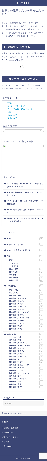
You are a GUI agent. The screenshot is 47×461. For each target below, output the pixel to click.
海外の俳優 (25, 277)
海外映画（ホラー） (25, 376)
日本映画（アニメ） (25, 301)
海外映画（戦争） (25, 387)
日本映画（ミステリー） (25, 323)
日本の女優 (25, 272)
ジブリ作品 (25, 293)
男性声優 (15, 266)
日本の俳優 (25, 269)
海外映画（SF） (25, 340)
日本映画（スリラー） (25, 309)
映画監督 (25, 275)
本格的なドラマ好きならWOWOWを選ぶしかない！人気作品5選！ (25, 220)
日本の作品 (12, 115)
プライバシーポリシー (11, 437)
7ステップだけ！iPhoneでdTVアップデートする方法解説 (25, 202)
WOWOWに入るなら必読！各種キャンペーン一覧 (25, 211)
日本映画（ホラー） (25, 320)
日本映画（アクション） (25, 298)
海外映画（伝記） (25, 381)
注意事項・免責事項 (10, 428)
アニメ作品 (25, 290)
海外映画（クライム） (25, 351)
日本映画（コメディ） (25, 304)
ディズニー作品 (25, 337)
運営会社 (5, 442)
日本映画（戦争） (25, 329)
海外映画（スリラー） (25, 362)
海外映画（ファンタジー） (25, 373)
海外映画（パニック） (25, 370)
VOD (9, 103)
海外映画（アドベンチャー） (25, 345)
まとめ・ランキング (16, 106)
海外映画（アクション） (25, 343)
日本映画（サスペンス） (25, 306)
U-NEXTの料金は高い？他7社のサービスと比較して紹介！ (24, 194)
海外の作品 (12, 118)
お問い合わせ (7, 446)
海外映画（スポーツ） (25, 359)
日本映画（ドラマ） (25, 315)
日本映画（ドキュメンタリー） (25, 312)
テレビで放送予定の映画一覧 (20, 109)
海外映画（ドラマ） (25, 367)
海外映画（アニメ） (25, 348)
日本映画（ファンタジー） (25, 318)
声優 (25, 260)
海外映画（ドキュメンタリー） (25, 365)
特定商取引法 (7, 432)
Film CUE (23, 3)
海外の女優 (25, 280)
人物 (9, 112)
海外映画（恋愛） (25, 384)
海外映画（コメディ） (25, 354)
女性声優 (15, 263)
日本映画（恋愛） (25, 326)
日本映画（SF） (25, 295)
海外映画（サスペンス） (25, 356)
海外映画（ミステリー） (25, 379)
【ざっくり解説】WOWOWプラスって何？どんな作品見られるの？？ (25, 185)
